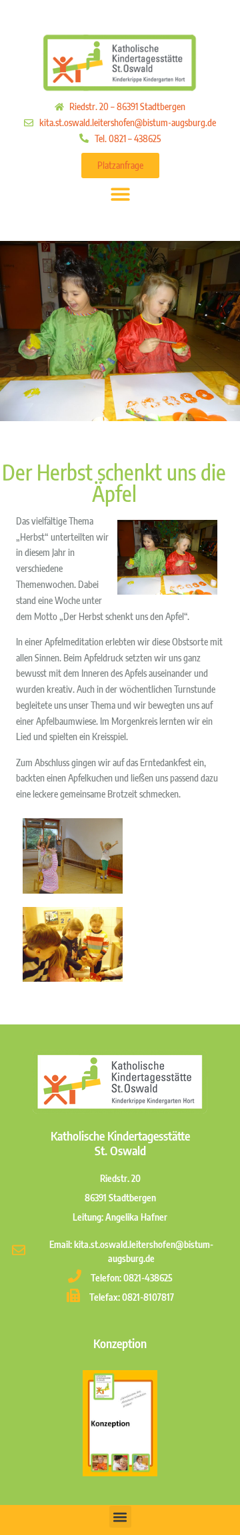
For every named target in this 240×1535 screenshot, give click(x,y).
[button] (120, 194)
